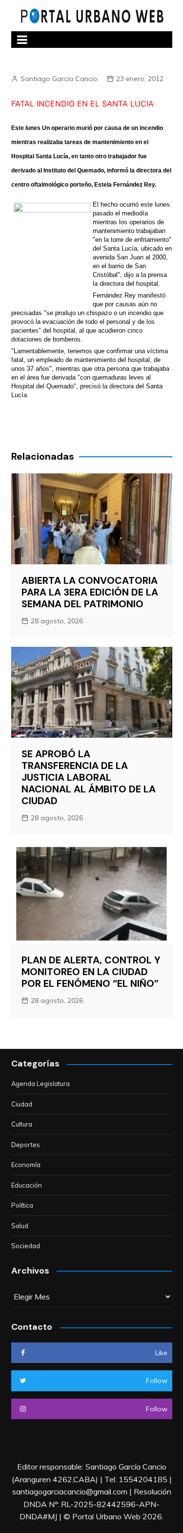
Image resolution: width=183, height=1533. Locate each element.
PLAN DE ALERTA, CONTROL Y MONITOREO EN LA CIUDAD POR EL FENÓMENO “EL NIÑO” (91, 972)
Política (22, 1205)
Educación (26, 1185)
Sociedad (25, 1246)
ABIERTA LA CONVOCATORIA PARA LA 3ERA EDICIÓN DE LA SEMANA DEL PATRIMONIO (89, 592)
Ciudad (21, 1104)
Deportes (25, 1145)
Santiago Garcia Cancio (59, 78)
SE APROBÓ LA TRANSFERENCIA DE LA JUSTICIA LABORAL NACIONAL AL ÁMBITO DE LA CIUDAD (88, 777)
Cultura (21, 1124)
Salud (19, 1226)
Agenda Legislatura (40, 1083)
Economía (26, 1165)
